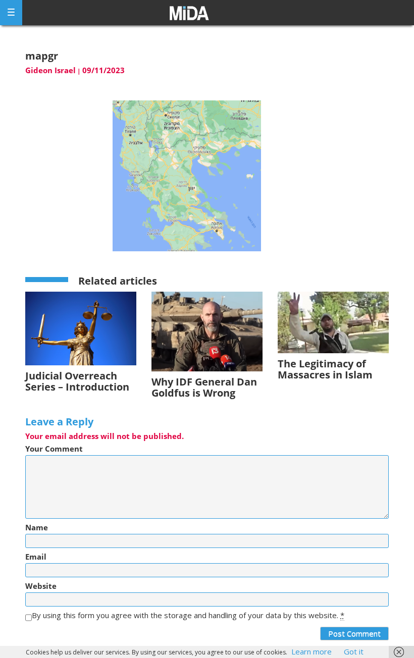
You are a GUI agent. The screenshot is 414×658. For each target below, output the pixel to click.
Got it (354, 651)
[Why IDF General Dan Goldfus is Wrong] (207, 330)
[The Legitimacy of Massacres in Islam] (333, 321)
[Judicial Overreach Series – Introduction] (80, 327)
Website (41, 586)
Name (36, 527)
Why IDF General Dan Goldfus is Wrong (204, 387)
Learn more (311, 651)
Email (35, 557)
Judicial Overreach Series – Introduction (77, 381)
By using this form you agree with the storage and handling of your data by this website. (188, 615)
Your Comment (54, 449)
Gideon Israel (50, 70)
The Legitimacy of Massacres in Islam (325, 369)
